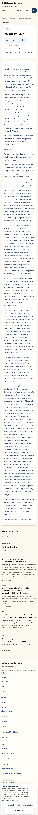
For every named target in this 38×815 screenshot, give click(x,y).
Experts (3, 687)
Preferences (19, 810)
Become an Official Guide (9, 732)
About (3, 10)
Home (4, 19)
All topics (4, 681)
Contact (4, 737)
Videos (3, 702)
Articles (12, 19)
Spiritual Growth (24, 19)
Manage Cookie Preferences (12, 773)
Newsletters (5, 722)
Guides (3, 692)
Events (3, 727)
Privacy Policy (5, 748)
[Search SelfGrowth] (11, 10)
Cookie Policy (5, 759)
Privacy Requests (7, 768)
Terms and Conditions (8, 754)
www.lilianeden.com (17, 537)
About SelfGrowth (7, 711)
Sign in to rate (28, 52)
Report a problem (8, 783)
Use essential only (28, 805)
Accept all (10, 805)
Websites (4, 716)
